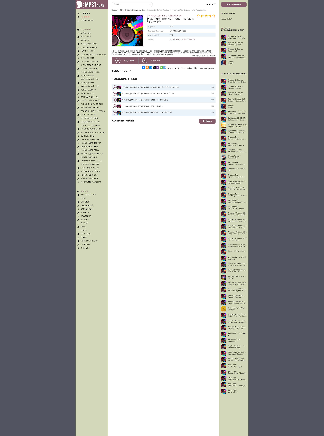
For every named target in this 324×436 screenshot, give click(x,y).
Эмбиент (85, 248)
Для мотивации (89, 157)
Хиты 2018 (86, 37)
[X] (154, 67)
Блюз (83, 230)
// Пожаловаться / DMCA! (204, 56)
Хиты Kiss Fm (87, 58)
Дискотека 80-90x (90, 100)
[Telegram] (164, 67)
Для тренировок (89, 146)
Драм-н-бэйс (87, 205)
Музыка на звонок (91, 107)
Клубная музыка (90, 68)
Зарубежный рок (90, 86)
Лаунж (84, 223)
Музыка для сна (89, 175)
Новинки (191, 39)
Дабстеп (85, 202)
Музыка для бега (138, 10)
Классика (86, 216)
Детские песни (88, 115)
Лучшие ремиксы (90, 139)
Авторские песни (90, 118)
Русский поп (87, 93)
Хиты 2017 (85, 40)
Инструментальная (91, 182)
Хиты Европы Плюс (91, 65)
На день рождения (91, 129)
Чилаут (84, 219)
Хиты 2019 (86, 33)
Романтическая (89, 178)
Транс (84, 237)
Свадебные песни (90, 122)
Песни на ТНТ (88, 51)
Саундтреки (87, 209)
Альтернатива (88, 195)
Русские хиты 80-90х (92, 104)
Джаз (83, 227)
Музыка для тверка (91, 143)
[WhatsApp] (161, 67)
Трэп (83, 198)
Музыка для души (90, 171)
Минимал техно (89, 241)
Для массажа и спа (91, 161)
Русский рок (87, 83)
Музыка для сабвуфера (93, 132)
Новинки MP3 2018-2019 (121, 10)
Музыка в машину (90, 72)
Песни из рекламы (90, 125)
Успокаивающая (90, 164)
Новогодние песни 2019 (93, 54)
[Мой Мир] (150, 67)
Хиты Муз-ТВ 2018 (89, 61)
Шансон (85, 212)
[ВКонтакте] (143, 67)
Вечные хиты (87, 136)
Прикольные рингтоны (93, 111)
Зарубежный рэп (90, 79)
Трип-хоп (86, 234)
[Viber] (157, 67)
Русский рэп (87, 76)
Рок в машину (88, 90)
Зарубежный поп (90, 97)
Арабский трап (89, 44)
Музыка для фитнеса (92, 154)
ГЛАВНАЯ (85, 13)
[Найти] (149, 4)
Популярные (87, 20)
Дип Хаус (85, 244)
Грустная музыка (90, 168)
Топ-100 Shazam (89, 47)
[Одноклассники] (147, 67)
